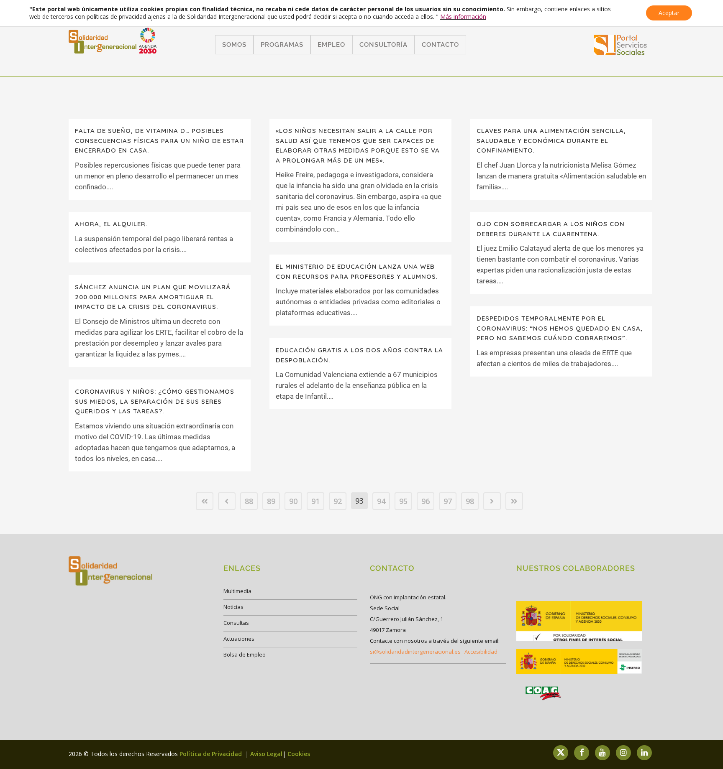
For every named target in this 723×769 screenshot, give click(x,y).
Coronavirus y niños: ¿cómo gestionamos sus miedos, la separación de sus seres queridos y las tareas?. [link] (154, 401)
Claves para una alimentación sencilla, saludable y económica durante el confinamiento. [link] (551, 140)
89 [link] (271, 501)
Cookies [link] (298, 754)
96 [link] (425, 501)
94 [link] (381, 501)
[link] (620, 52)
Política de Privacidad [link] (211, 754)
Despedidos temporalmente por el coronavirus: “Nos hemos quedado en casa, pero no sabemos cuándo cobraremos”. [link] (560, 328)
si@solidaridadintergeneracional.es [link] (415, 651)
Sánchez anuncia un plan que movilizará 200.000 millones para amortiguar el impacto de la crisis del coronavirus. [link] (153, 297)
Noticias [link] (233, 607)
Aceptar (669, 13)
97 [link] (448, 501)
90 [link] (293, 501)
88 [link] (249, 501)
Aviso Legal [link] (266, 754)
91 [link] (315, 501)
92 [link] (337, 501)
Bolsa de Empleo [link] (244, 654)
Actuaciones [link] (238, 638)
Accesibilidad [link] (480, 651)
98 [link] (470, 501)
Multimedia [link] (237, 591)
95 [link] (403, 501)
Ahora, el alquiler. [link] (111, 224)
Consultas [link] (236, 622)
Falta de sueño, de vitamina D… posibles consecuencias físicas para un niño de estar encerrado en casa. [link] (159, 140)
